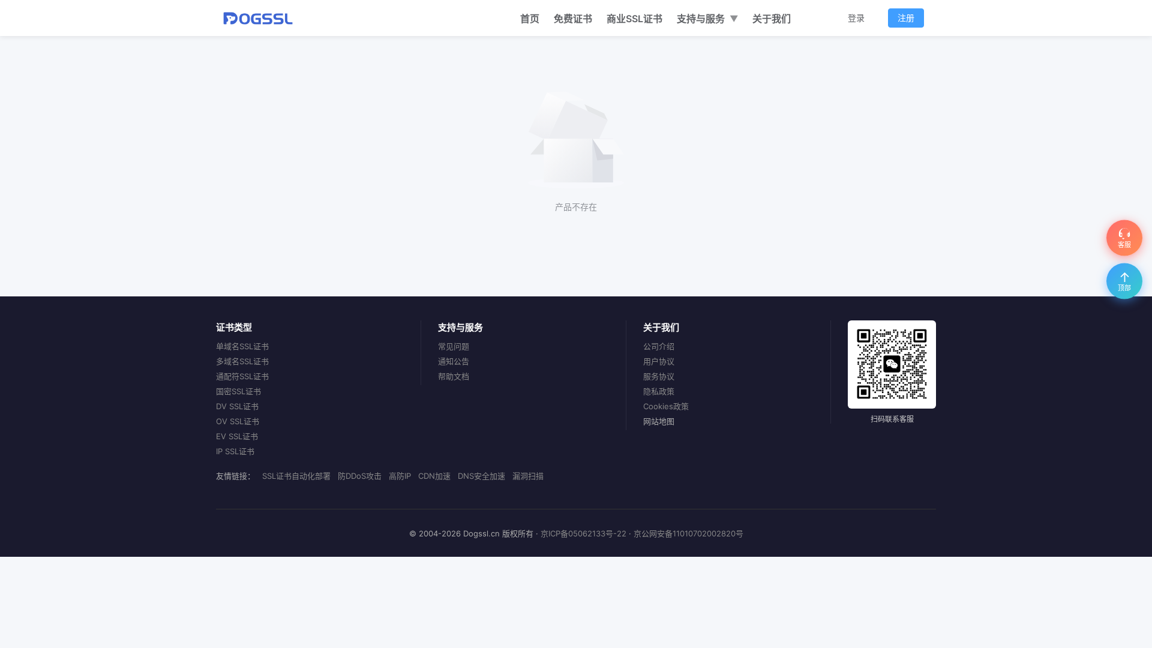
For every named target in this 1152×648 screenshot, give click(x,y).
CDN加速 (434, 476)
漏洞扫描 (528, 476)
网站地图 (658, 421)
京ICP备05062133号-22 (583, 533)
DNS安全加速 (481, 476)
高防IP (400, 476)
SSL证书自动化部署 (296, 476)
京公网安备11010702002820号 (688, 533)
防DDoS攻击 (360, 476)
